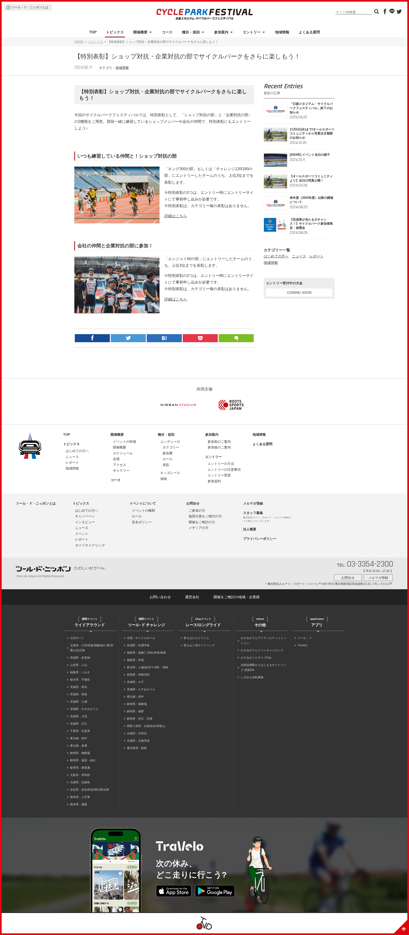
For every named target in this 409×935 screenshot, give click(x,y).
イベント (81, 534)
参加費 (168, 453)
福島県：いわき (80, 672)
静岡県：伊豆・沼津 (139, 718)
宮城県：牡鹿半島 (138, 645)
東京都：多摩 (78, 745)
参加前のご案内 (219, 441)
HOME (79, 42)
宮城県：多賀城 (80, 657)
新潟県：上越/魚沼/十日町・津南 (147, 667)
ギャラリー (121, 470)
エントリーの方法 (221, 463)
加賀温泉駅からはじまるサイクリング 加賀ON (263, 667)
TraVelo (302, 645)
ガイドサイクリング (90, 545)
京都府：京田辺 (137, 733)
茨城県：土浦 (78, 701)
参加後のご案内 (219, 447)
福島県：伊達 (135, 660)
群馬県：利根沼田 (138, 674)
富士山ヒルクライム (196, 638)
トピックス (115, 32)
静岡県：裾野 (135, 711)
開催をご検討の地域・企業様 (236, 597)
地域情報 (282, 32)
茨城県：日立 (78, 723)
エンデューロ (170, 441)
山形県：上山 (78, 665)
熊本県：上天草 (80, 797)
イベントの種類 (143, 510)
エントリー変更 (219, 475)
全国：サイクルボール (141, 638)
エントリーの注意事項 (224, 469)
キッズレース (170, 473)
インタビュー (85, 522)
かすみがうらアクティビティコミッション (263, 640)
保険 (163, 479)
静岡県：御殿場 (80, 753)
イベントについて (142, 503)
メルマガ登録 (253, 503)
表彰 (166, 465)
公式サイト (77, 638)
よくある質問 (309, 32)
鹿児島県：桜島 (137, 748)
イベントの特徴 (124, 441)
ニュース (299, 256)
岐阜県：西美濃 (80, 767)
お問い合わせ (160, 597)
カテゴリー (171, 447)
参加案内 (221, 32)
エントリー (252, 32)
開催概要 (140, 32)
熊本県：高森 (78, 804)
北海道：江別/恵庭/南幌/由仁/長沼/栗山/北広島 (91, 648)
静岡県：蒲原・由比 (83, 760)
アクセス (119, 465)
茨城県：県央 (78, 687)
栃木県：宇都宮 (80, 679)
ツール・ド (305, 638)
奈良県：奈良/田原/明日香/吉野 (89, 789)
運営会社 (192, 597)
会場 (116, 459)
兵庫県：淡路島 (80, 782)
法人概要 (249, 529)
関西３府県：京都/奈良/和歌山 (146, 726)
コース (167, 32)
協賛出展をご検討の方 (205, 516)
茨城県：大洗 (78, 716)
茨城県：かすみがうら (84, 709)
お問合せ (193, 503)
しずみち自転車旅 (252, 677)
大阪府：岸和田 (80, 775)
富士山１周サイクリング (199, 645)
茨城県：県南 (78, 694)
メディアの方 (199, 528)
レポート (316, 256)
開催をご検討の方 (202, 522)
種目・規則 (191, 32)
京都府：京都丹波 (138, 740)
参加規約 (214, 481)
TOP (93, 32)
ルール (168, 459)
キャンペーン (85, 516)
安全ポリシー (142, 522)
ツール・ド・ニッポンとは (29, 7)
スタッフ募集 (253, 513)
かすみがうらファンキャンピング (262, 650)
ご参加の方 (197, 510)
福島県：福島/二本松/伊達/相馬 (146, 652)
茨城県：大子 (135, 682)
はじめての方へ (276, 256)
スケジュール (123, 453)
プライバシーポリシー (259, 539)
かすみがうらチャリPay (256, 657)
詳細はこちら (175, 216)
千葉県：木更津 (80, 731)
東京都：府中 (78, 738)
